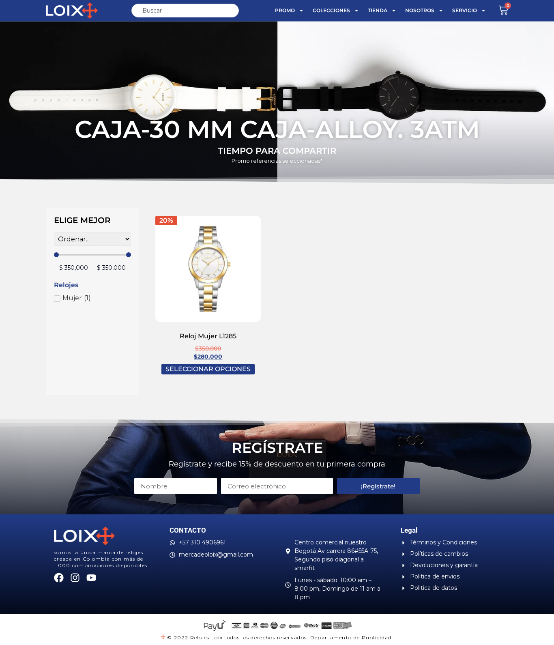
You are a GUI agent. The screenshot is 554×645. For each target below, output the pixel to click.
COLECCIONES (331, 10)
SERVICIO (464, 10)
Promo (285, 10)
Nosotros (419, 10)
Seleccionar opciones (208, 369)
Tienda (377, 10)
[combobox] (184, 10)
